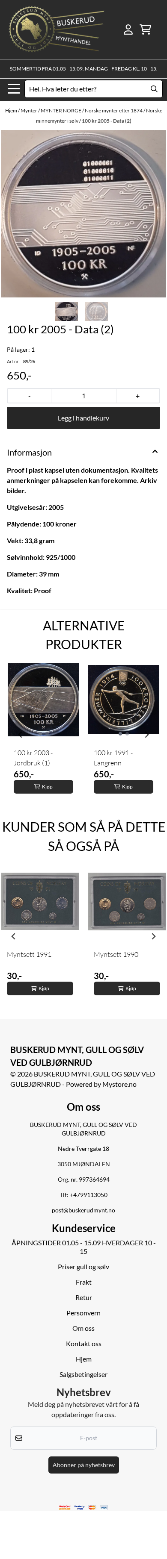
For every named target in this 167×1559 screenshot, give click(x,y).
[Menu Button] (13, 89)
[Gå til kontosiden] (128, 29)
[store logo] (56, 29)
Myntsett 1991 (29, 954)
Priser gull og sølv (83, 1266)
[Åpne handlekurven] (145, 29)
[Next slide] (146, 734)
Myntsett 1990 (116, 954)
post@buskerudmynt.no (83, 1210)
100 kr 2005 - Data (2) (106, 121)
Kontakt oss (83, 1343)
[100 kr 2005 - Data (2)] (83, 213)
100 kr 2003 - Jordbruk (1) (33, 757)
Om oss (83, 1328)
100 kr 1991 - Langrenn (113, 757)
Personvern (83, 1313)
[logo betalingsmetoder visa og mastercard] (83, 1507)
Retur (83, 1297)
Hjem (11, 110)
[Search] (154, 89)
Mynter (29, 110)
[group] (43, 734)
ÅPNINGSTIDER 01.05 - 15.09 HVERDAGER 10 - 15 (84, 1246)
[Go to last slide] (20, 734)
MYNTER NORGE (61, 110)
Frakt (84, 1282)
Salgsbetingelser (83, 1374)
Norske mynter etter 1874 (114, 110)
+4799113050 (88, 1194)
